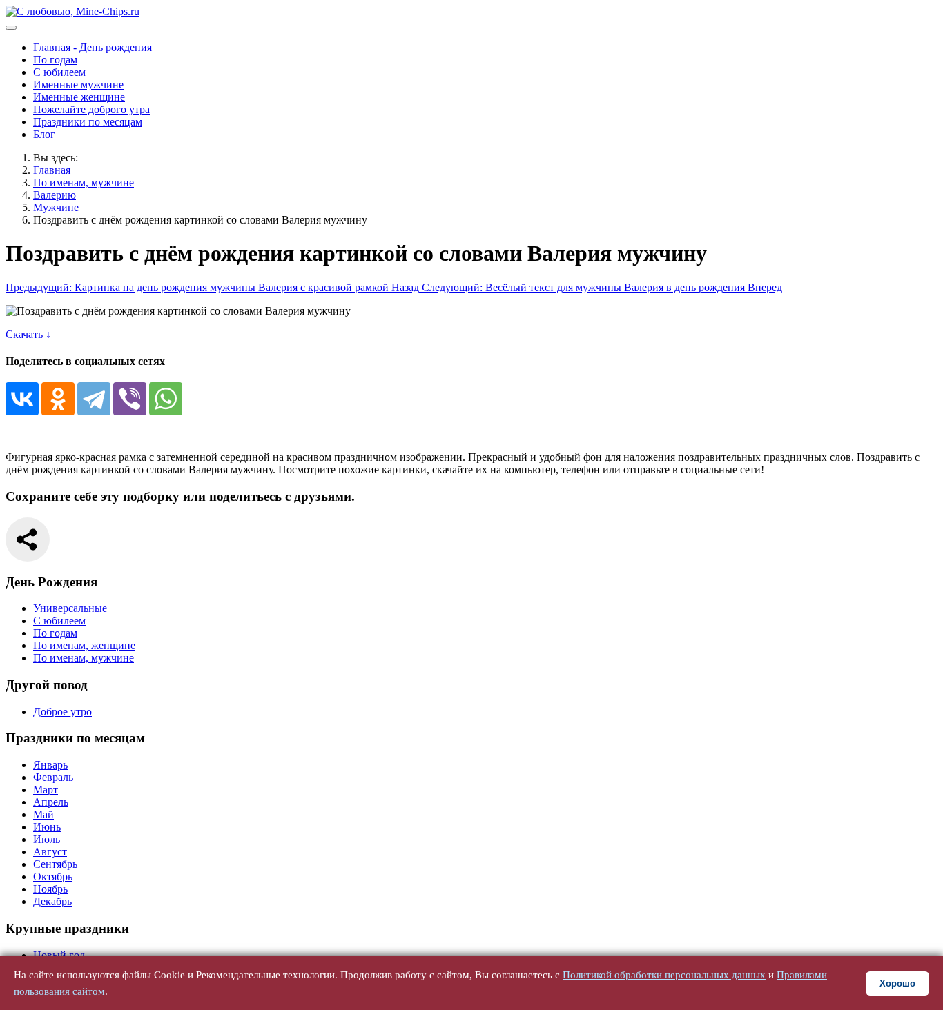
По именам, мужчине (83, 658)
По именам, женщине (84, 645)
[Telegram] (93, 398)
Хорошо (897, 983)
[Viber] (129, 398)
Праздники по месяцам (87, 122)
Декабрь (52, 901)
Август (50, 852)
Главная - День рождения (92, 47)
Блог (44, 134)
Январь (50, 765)
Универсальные (70, 608)
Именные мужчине (78, 84)
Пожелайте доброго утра (91, 109)
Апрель (50, 802)
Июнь (47, 827)
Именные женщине (79, 97)
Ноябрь (50, 889)
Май (43, 814)
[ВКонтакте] (22, 398)
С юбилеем (59, 72)
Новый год (59, 955)
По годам (55, 60)
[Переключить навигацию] (11, 28)
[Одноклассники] (58, 398)
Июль (46, 839)
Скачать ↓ (28, 334)
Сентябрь (55, 864)
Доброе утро (62, 711)
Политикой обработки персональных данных (664, 974)
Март (45, 789)
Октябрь (52, 876)
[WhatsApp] (165, 398)
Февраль (53, 777)
